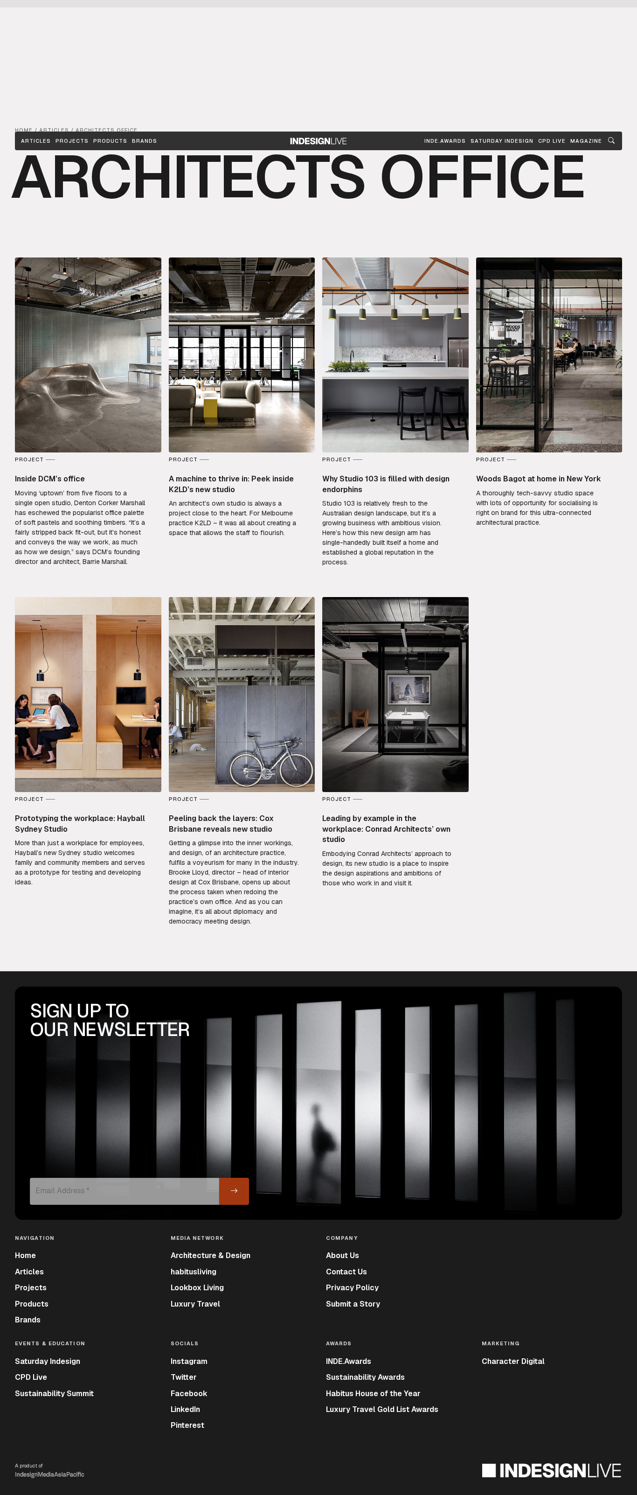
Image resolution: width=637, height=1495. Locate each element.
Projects (72, 141)
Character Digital (513, 1361)
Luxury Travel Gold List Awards (382, 1409)
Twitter (184, 1377)
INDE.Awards (348, 1361)
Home (25, 1255)
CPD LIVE (552, 141)
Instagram (189, 1361)
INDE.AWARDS (445, 141)
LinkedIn (185, 1409)
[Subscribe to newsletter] (234, 1191)
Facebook (189, 1393)
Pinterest (187, 1425)
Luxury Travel (195, 1304)
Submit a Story (353, 1304)
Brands (144, 141)
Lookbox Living (197, 1288)
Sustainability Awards (365, 1377)
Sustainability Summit (54, 1393)
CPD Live (31, 1377)
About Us (342, 1255)
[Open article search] (611, 140)
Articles (36, 141)
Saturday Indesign (47, 1361)
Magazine (586, 141)
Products (110, 141)
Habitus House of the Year (373, 1393)
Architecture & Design (210, 1255)
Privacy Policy (352, 1288)
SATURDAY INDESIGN (502, 141)
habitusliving (193, 1272)
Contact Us (346, 1272)
